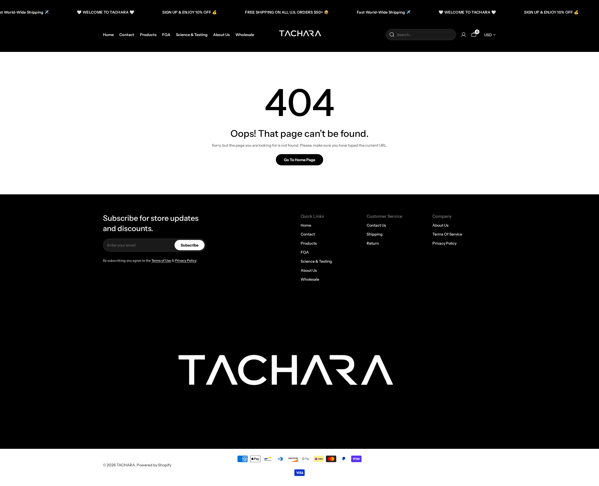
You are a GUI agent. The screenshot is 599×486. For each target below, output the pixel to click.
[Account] (463, 34)
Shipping (375, 234)
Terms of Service (447, 234)
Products (309, 243)
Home (306, 225)
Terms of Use (161, 260)
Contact (308, 234)
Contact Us (376, 225)
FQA (305, 252)
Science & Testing (316, 261)
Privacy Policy (185, 260)
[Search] (392, 34)
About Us (309, 270)
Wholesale (310, 279)
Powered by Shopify (154, 465)
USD (488, 35)
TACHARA (126, 465)
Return (373, 243)
